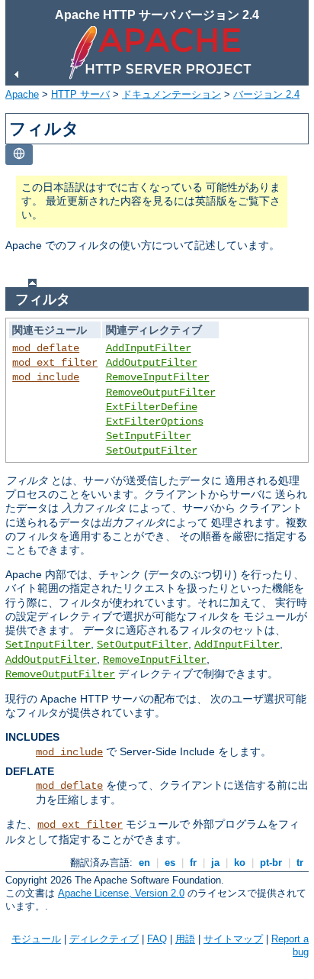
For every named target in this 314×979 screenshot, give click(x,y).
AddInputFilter (148, 348)
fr (193, 862)
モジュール (36, 939)
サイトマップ (233, 939)
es (170, 862)
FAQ (157, 939)
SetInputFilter (148, 436)
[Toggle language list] (19, 154)
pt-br (271, 862)
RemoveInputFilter (158, 377)
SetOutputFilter (151, 450)
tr (299, 862)
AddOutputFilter (151, 363)
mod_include (45, 377)
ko (239, 862)
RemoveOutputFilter (161, 392)
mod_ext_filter (55, 363)
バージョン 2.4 (266, 94)
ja (215, 862)
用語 (185, 939)
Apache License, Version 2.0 (121, 893)
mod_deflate (45, 348)
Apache (22, 94)
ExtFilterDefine (151, 407)
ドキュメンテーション (171, 94)
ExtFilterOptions (154, 421)
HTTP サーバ (80, 94)
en (144, 862)
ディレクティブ (104, 939)
